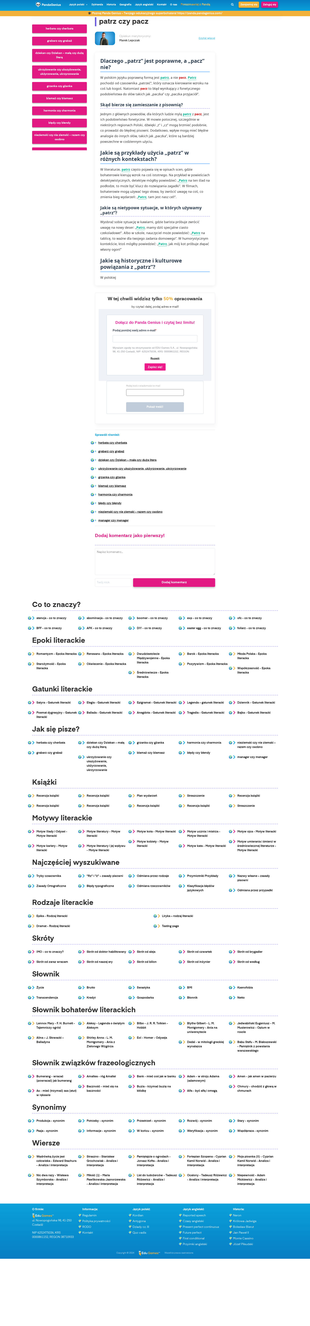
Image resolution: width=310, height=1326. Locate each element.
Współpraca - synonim (252, 1131)
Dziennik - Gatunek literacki (256, 702)
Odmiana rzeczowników (153, 886)
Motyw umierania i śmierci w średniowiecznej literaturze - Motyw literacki (256, 846)
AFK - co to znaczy (99, 628)
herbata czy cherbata (59, 28)
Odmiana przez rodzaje (153, 876)
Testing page (170, 926)
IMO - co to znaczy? (50, 952)
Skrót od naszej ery (100, 962)
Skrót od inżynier (198, 962)
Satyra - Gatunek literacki (53, 702)
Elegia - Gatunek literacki (103, 702)
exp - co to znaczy (199, 618)
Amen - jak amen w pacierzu (256, 1076)
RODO (86, 1227)
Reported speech (194, 1215)
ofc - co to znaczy (249, 618)
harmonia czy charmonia (60, 110)
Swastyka (143, 987)
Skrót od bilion (147, 962)
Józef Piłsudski (243, 1244)
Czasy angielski (193, 1221)
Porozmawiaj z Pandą (195, 4)
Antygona (139, 1221)
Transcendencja (47, 997)
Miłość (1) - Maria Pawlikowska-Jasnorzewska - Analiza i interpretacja (106, 1180)
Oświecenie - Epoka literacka (106, 664)
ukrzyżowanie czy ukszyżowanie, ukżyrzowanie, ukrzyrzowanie (59, 71)
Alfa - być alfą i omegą (202, 1091)
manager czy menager (113, 520)
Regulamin (89, 1215)
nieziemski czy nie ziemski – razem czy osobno (59, 137)
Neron (237, 1215)
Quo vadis (139, 1232)
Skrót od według (248, 962)
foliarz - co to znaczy (251, 628)
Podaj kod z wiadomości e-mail (143, 386)
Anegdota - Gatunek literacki (156, 712)
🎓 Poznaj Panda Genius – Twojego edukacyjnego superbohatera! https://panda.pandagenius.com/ (155, 13)
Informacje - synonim (101, 1131)
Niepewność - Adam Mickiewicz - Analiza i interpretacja (252, 1180)
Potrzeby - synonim (100, 1121)
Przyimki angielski (195, 1244)
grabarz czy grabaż (59, 41)
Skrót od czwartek (199, 952)
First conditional (194, 1238)
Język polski (76, 4)
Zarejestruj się (248, 4)
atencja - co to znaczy (51, 618)
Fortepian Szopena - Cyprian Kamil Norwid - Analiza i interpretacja (206, 1161)
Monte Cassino (243, 1238)
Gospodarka (145, 997)
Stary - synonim (248, 1121)
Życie (40, 987)
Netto (241, 997)
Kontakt (161, 4)
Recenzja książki (47, 796)
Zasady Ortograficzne (51, 886)
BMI (189, 987)
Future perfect (192, 1232)
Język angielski (144, 4)
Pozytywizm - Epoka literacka (207, 664)
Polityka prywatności (96, 1221)
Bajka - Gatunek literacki (254, 712)
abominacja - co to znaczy (105, 618)
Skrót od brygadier (249, 952)
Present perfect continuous (201, 1227)
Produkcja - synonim (50, 1121)
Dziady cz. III (141, 1227)
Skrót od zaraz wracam (52, 962)
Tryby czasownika (48, 876)
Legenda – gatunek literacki (205, 702)
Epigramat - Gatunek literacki (156, 702)
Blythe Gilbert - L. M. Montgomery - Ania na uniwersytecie (202, 1028)
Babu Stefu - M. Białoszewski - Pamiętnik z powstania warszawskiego (256, 1046)
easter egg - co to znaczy (204, 628)
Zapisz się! (155, 367)
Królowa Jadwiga (244, 1221)
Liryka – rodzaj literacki (177, 916)
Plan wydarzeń (147, 796)
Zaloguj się (269, 4)
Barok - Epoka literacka (203, 654)
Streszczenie (196, 796)
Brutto (91, 987)
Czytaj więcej (207, 38)
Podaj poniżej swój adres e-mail (134, 330)
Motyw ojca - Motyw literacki (256, 831)
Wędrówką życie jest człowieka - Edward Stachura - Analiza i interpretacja (56, 1161)
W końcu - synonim (150, 1131)
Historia (111, 4)
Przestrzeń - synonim (151, 1121)
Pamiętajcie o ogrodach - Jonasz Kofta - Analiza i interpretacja (154, 1161)
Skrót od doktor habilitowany (106, 952)
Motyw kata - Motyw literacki (206, 846)
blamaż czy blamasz (59, 98)
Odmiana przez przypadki (255, 890)
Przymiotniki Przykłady (202, 876)
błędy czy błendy (59, 123)
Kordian (138, 1215)
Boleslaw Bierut (243, 1227)
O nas (173, 4)
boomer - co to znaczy (152, 618)
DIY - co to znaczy (149, 628)
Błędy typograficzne (100, 886)
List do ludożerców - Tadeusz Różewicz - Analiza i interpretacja (157, 1180)
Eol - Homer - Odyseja (152, 1038)
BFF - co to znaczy (49, 628)
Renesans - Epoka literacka (105, 654)
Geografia (125, 4)
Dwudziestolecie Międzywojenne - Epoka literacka (153, 658)
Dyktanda (97, 4)
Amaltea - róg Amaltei (101, 1076)
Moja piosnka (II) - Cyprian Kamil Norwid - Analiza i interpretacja (255, 1161)
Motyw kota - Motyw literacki (156, 831)
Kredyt (91, 997)
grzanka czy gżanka (59, 86)
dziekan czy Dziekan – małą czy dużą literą (59, 55)
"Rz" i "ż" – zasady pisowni (105, 876)
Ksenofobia (245, 987)
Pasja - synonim (47, 1131)
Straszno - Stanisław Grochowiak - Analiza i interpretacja (102, 1161)
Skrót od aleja (146, 952)
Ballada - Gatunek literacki (104, 712)
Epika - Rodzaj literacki (51, 916)
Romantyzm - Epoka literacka (56, 654)
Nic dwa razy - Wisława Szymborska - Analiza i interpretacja (52, 1180)
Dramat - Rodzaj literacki (53, 926)
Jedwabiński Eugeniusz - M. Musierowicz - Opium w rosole (256, 1028)
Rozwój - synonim (199, 1121)
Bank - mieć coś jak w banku (156, 1076)
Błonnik (192, 997)
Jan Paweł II (241, 1232)
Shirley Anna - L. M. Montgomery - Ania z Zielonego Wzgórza (101, 1042)
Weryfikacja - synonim (202, 1131)
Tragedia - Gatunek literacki (205, 712)
